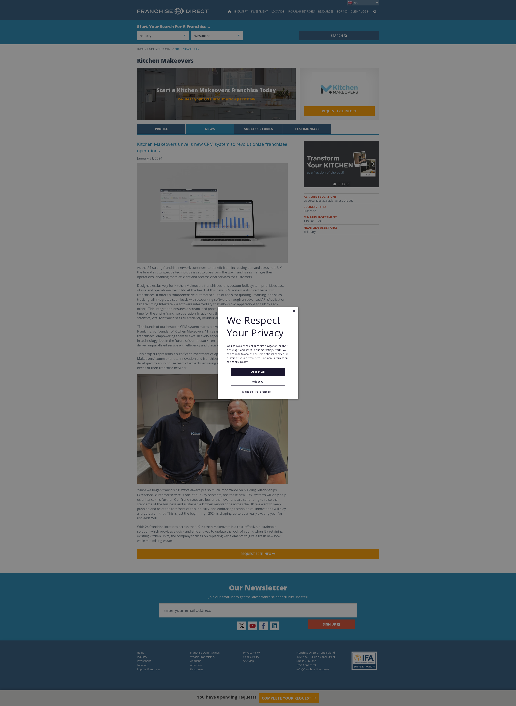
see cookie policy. (237, 362)
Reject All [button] (258, 381)
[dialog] (258, 353)
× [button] (293, 311)
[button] (258, 392)
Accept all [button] (258, 372)
